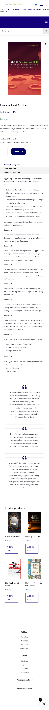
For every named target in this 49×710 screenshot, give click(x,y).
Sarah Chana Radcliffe (8, 112)
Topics (8, 9)
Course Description (12, 165)
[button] (45, 44)
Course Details (10, 168)
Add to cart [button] (10, 548)
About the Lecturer (12, 172)
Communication (28, 9)
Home (2, 9)
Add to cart (18, 151)
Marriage (16, 9)
